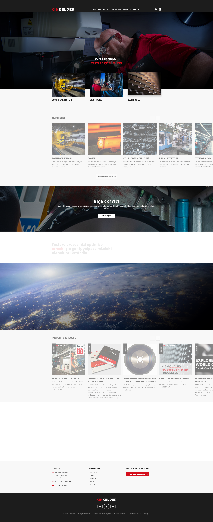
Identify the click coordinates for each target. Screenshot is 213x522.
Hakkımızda (93, 472)
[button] (158, 116)
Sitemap (145, 513)
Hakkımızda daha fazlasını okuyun (130, 253)
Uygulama (92, 478)
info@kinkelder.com (62, 485)
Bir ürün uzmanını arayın (64, 481)
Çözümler (92, 484)
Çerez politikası (134, 513)
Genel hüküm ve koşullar (102, 513)
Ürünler (92, 475)
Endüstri (92, 481)
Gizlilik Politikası (119, 513)
